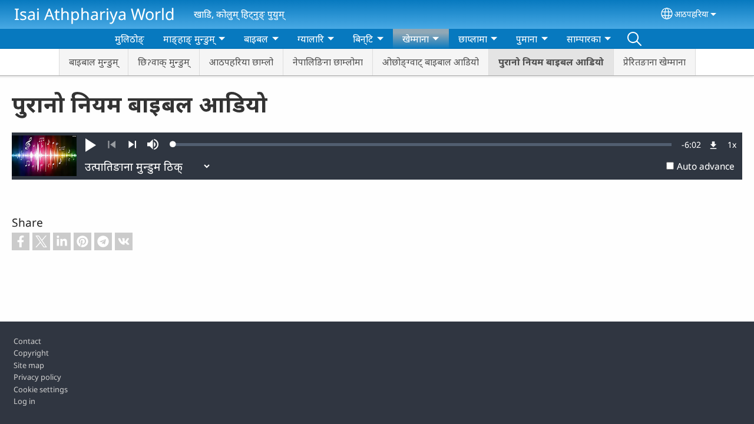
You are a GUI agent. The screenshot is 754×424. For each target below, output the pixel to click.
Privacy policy (37, 377)
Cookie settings (41, 389)
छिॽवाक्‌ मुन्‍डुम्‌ (164, 61)
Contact (27, 341)
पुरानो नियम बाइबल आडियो (551, 61)
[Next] (132, 144)
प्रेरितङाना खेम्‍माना (654, 61)
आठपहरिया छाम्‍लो (241, 61)
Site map (29, 365)
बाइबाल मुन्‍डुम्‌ (93, 61)
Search (634, 39)
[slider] (422, 144)
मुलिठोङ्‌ (129, 38)
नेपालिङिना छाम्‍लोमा (328, 61)
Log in (24, 401)
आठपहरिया (691, 13)
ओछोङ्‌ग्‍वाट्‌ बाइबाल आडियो (430, 61)
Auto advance (706, 166)
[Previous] (111, 144)
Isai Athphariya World (94, 14)
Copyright (31, 352)
